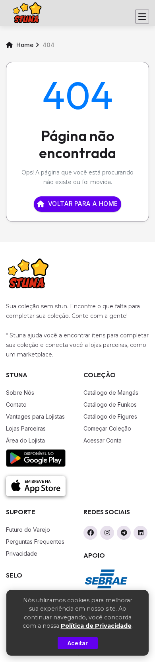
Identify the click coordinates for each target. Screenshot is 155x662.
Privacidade (21, 553)
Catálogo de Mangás (110, 392)
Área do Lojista (25, 440)
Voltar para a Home (83, 204)
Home (24, 45)
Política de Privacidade (96, 625)
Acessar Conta (102, 440)
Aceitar (78, 643)
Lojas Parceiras (26, 428)
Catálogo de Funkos (110, 404)
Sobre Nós (20, 392)
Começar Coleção (107, 428)
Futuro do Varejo (28, 529)
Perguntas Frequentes (35, 541)
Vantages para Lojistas (35, 416)
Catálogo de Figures (110, 416)
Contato (16, 404)
